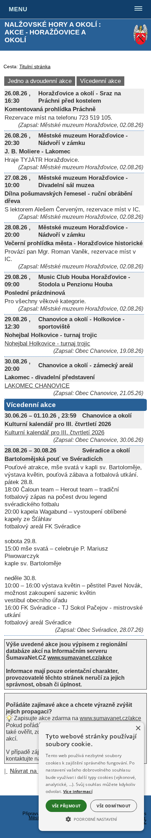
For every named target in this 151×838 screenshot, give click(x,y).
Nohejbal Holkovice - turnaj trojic (47, 343)
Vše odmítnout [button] (113, 805)
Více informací (77, 791)
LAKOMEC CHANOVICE (37, 385)
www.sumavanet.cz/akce (110, 718)
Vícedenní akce (100, 80)
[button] (91, 818)
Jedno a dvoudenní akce (40, 80)
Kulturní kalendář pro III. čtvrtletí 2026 (54, 432)
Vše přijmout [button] (66, 805)
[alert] (91, 776)
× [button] (137, 728)
